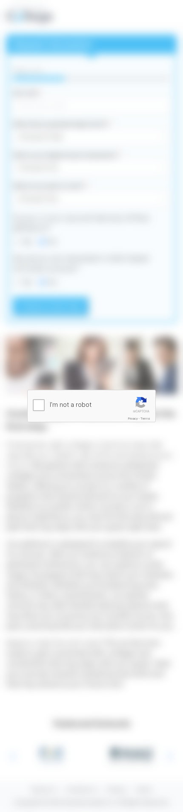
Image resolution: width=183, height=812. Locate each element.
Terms (145, 419)
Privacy (133, 419)
